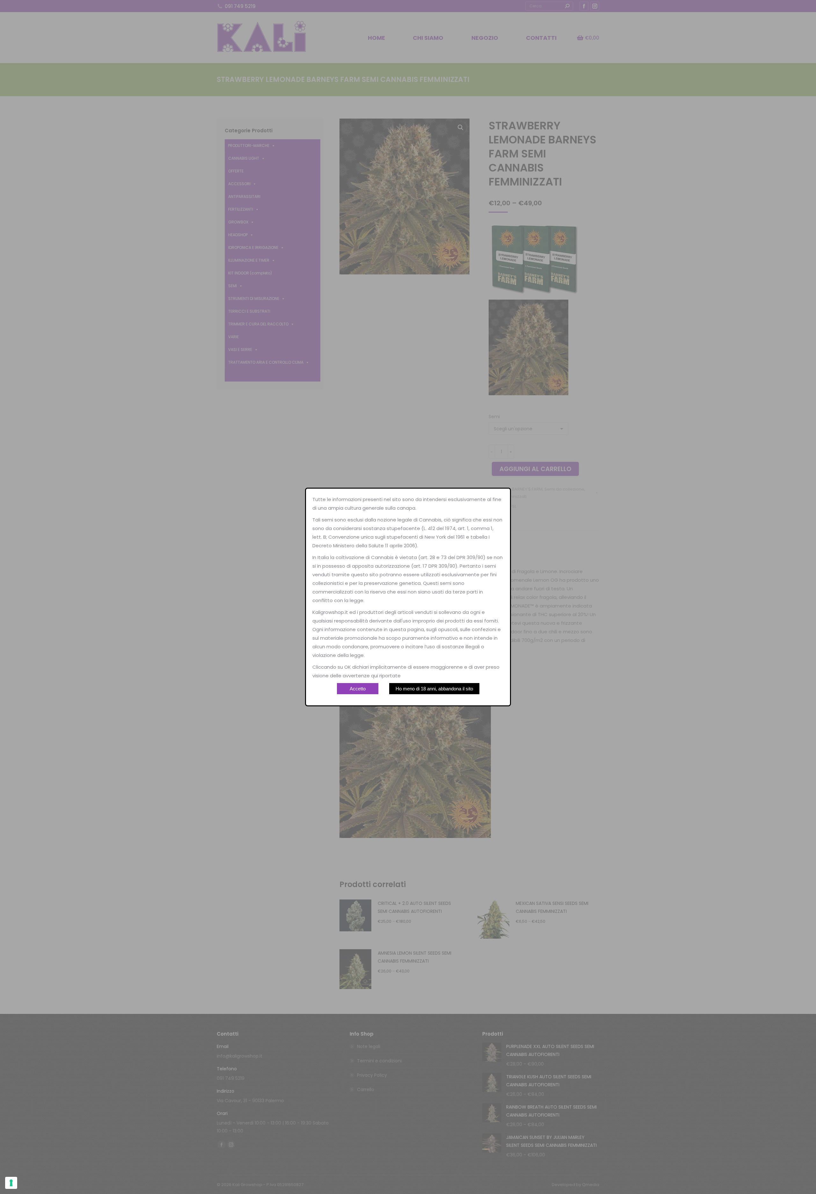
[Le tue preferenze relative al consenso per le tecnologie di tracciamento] (11, 1183)
